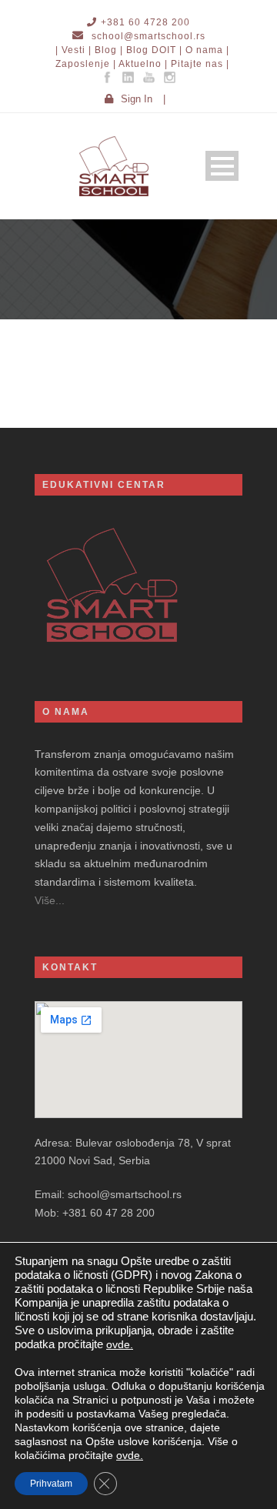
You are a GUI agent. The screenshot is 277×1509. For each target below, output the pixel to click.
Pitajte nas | (200, 63)
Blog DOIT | (154, 50)
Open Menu (222, 166)
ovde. (119, 1344)
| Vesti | (73, 50)
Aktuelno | (143, 63)
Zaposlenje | (85, 63)
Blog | (109, 50)
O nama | (207, 50)
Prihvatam (51, 1483)
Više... (50, 900)
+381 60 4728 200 (145, 22)
